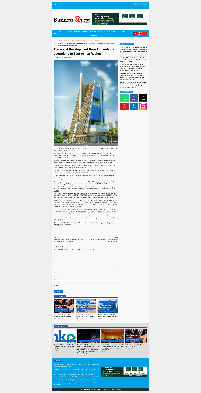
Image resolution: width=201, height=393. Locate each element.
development (57, 177)
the (90, 148)
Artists (56, 305)
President (65, 150)
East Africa (79, 305)
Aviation (87, 302)
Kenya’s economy (78, 160)
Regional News (69, 45)
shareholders (66, 170)
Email (56, 279)
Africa (102, 148)
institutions (72, 157)
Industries (98, 43)
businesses (78, 204)
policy (97, 187)
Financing (112, 303)
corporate (108, 218)
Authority (62, 195)
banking (114, 160)
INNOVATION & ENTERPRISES (97, 31)
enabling (107, 195)
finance (64, 177)
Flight (84, 305)
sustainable (89, 175)
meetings (114, 177)
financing (56, 220)
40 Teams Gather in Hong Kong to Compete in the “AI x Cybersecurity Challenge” (65, 336)
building (81, 165)
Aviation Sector (80, 303)
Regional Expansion (88, 309)
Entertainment (58, 307)
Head (57, 165)
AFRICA (100, 302)
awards (78, 182)
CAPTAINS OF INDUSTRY (80, 31)
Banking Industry (112, 302)
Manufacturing (102, 311)
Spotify (70, 311)
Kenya (107, 170)
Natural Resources (111, 311)
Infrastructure (108, 305)
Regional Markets (81, 311)
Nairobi (75, 148)
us (110, 195)
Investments (57, 45)
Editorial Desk (59, 57)
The (55, 165)
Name (56, 273)
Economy (106, 303)
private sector (66, 189)
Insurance (104, 202)
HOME (61, 31)
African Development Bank (99, 177)
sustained (63, 160)
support (113, 187)
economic (77, 218)
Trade (55, 148)
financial (58, 162)
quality (96, 184)
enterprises (74, 189)
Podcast (66, 311)
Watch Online (140, 33)
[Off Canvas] (55, 33)
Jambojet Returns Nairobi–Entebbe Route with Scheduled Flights (85, 316)
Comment (57, 252)
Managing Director (59, 211)
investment (99, 162)
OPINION (93, 35)
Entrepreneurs (91, 43)
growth (102, 165)
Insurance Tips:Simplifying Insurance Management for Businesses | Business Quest (132, 75)
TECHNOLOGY (122, 31)
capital (76, 184)
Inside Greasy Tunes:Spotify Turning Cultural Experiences (62, 315)
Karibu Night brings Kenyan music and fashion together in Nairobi (133, 51)
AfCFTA (59, 202)
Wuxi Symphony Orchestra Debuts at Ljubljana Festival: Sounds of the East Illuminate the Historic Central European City (112, 336)
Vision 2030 (59, 225)
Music (61, 311)
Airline (78, 302)
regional (106, 148)
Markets (63, 45)
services (63, 162)
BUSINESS (68, 31)
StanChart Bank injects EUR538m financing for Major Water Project (108, 315)
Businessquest (106, 389)
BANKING (105, 302)
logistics (56, 197)
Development (64, 148)
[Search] (131, 33)
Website (56, 285)
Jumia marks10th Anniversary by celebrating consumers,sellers (104, 239)
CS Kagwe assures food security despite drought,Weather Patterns (132, 86)
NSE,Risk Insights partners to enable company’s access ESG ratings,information (68, 239)
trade (56, 206)
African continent (63, 200)
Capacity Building (81, 202)
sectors (82, 218)
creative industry (63, 305)
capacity (94, 204)
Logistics (108, 309)
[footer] (119, 19)
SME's (75, 45)
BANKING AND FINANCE (59, 43)
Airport (82, 302)
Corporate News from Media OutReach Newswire (66, 341)
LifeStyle (57, 311)
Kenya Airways (83, 194)
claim (78, 162)
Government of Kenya (98, 216)
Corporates (84, 43)
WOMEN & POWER (111, 31)
